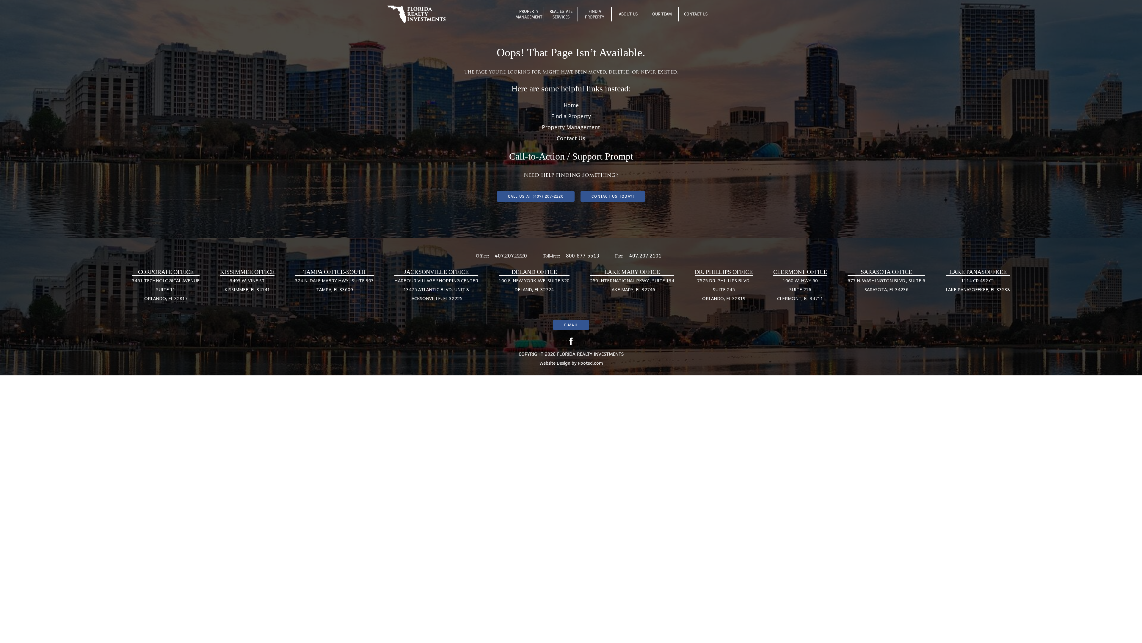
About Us (628, 14)
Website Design (554, 363)
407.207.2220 (511, 255)
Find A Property (594, 14)
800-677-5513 (582, 255)
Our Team (662, 14)
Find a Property (571, 116)
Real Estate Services (561, 14)
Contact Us (696, 14)
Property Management (528, 14)
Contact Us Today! (613, 196)
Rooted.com (590, 363)
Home (571, 105)
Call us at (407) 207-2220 (536, 196)
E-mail (571, 324)
